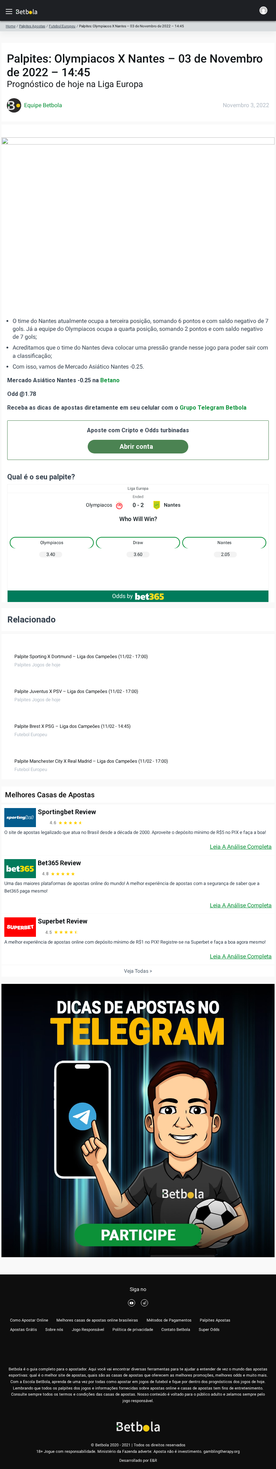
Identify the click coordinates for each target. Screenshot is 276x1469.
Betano (110, 380)
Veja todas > (138, 971)
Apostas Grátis (23, 1329)
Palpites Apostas (32, 26)
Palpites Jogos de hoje (37, 664)
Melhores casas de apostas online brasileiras (97, 1320)
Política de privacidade (132, 1329)
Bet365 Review (59, 863)
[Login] (263, 11)
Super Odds (209, 1329)
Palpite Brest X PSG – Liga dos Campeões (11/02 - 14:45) (72, 726)
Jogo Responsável (88, 1329)
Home (10, 26)
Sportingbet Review (67, 812)
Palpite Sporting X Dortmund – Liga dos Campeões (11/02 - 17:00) (81, 656)
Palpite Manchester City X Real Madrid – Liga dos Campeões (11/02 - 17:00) (91, 761)
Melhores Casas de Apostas (50, 794)
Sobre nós (54, 1329)
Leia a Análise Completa (241, 846)
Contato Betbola (175, 1329)
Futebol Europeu (62, 26)
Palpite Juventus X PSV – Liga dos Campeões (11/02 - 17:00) (76, 691)
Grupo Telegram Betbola (213, 407)
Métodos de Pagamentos (169, 1320)
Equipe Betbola (43, 105)
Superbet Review (62, 921)
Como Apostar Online (29, 1320)
